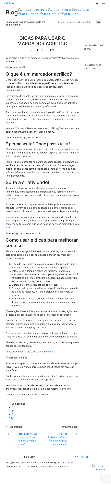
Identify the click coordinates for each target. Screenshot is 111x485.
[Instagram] (82, 456)
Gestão (56, 13)
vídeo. (52, 351)
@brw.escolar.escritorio (95, 57)
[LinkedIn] (87, 456)
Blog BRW (8, 2)
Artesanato (41, 9)
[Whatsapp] (12, 417)
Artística (66, 9)
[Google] (12, 414)
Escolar (35, 13)
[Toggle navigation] (106, 4)
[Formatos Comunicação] (98, 467)
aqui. (44, 137)
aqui (8, 227)
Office (76, 13)
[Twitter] (12, 410)
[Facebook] (12, 407)
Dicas (86, 9)
